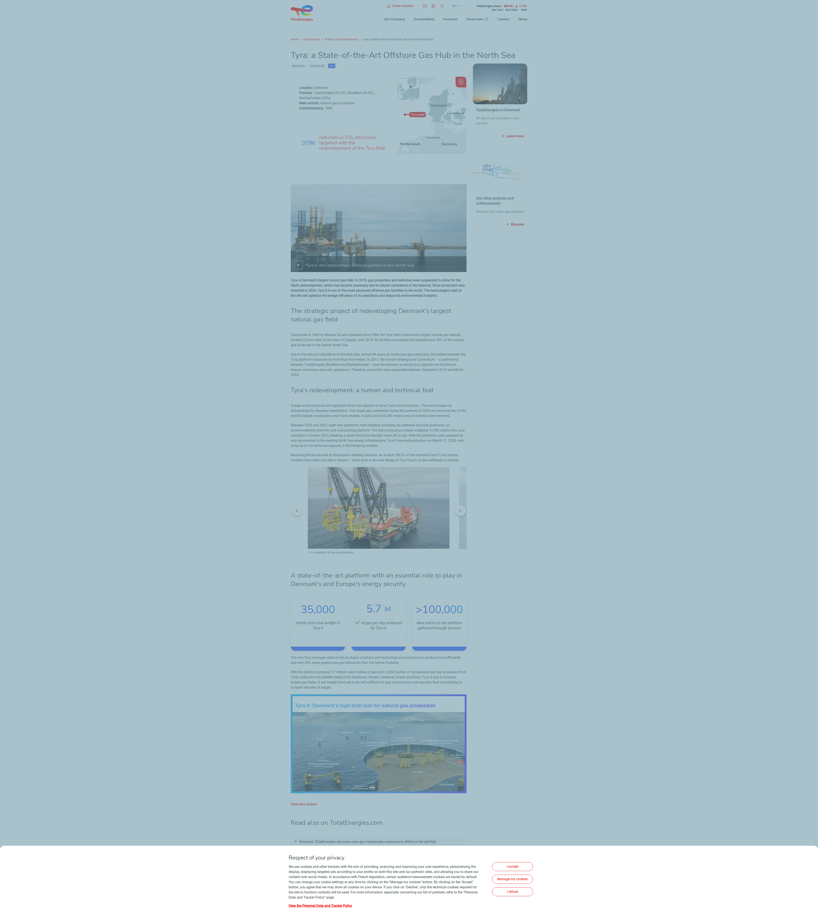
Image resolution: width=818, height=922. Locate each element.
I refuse (512, 892)
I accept (512, 866)
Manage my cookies (512, 879)
